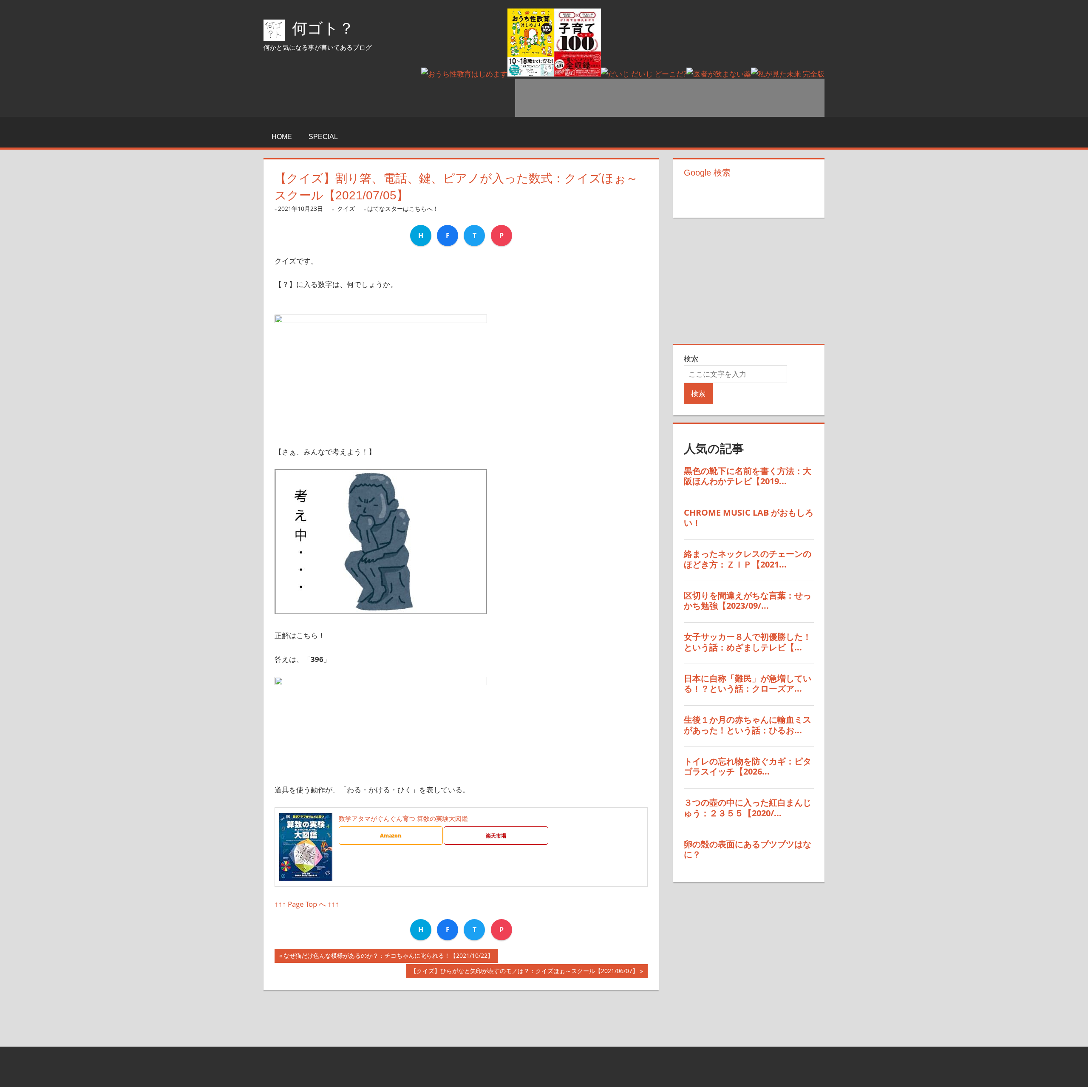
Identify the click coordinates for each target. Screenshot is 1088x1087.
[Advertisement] (669, 98)
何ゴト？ (323, 28)
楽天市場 (496, 835)
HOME (282, 136)
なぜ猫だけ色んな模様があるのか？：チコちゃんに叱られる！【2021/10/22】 (388, 957)
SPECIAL (323, 136)
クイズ (346, 208)
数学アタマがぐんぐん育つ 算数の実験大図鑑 (403, 818)
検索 (691, 358)
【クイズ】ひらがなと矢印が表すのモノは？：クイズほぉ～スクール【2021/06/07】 (524, 972)
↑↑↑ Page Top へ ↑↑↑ (307, 904)
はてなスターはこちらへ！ (403, 208)
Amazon (390, 835)
